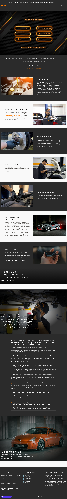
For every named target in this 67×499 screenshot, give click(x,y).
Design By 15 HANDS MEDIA (60, 496)
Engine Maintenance (29, 476)
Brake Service (27, 478)
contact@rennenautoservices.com (9, 480)
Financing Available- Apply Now (18, 397)
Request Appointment (34, 2)
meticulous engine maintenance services (14, 115)
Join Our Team (13, 7)
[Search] (58, 5)
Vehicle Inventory (24, 2)
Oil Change (27, 475)
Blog (18, 7)
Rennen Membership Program (47, 2)
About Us (16, 2)
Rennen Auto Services (51, 496)
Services (11, 2)
